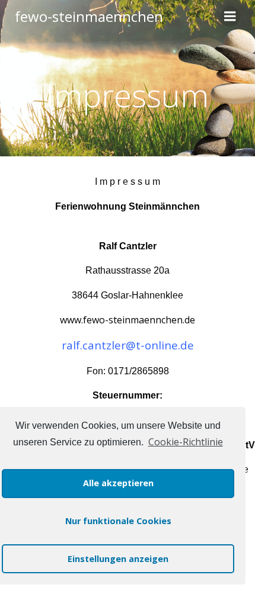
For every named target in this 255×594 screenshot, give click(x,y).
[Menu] (230, 17)
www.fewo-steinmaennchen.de (127, 319)
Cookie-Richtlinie (185, 441)
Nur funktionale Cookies (118, 520)
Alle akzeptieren (118, 483)
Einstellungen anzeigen (118, 558)
